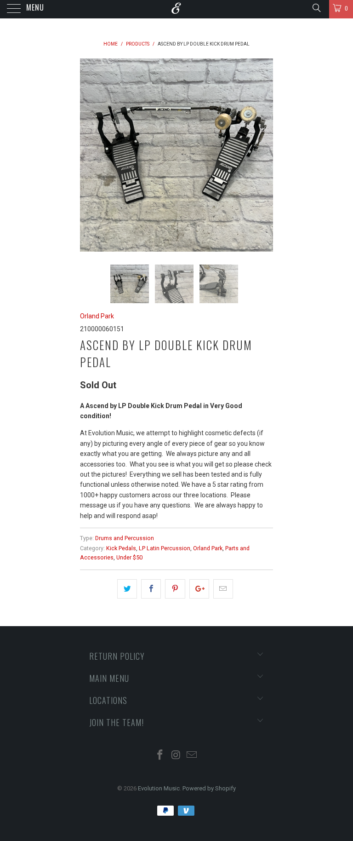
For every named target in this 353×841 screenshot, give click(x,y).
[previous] (90, 155)
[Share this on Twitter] (127, 589)
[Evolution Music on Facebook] (160, 755)
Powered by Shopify (209, 788)
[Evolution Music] (176, 9)
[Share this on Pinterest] (175, 589)
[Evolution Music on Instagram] (176, 755)
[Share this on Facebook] (151, 589)
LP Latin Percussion (164, 548)
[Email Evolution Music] (192, 755)
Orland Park (97, 316)
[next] (262, 155)
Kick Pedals (121, 548)
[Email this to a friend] (223, 589)
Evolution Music (159, 788)
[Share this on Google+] (199, 589)
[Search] (316, 8)
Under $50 (129, 557)
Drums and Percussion (124, 538)
